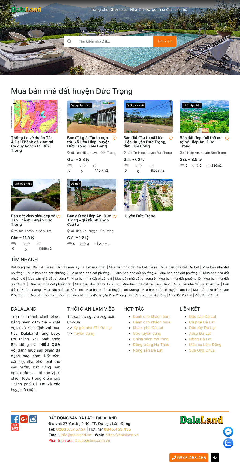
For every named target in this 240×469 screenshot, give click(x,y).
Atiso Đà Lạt (200, 333)
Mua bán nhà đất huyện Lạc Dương (112, 290)
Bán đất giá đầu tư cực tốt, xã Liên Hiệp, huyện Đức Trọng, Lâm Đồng (88, 141)
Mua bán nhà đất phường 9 (135, 278)
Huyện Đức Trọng (139, 216)
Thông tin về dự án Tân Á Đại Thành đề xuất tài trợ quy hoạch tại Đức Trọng (32, 144)
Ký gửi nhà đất (159, 9)
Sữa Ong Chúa (202, 350)
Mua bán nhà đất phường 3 (91, 273)
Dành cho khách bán (151, 316)
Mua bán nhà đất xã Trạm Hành (146, 284)
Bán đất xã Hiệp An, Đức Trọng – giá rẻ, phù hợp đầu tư (89, 220)
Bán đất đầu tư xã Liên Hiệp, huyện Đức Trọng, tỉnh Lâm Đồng (145, 141)
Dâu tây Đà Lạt (202, 327)
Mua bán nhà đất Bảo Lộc (63, 290)
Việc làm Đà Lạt (206, 295)
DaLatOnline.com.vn (92, 440)
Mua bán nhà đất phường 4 (135, 273)
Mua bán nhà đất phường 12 (50, 284)
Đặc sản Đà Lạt (202, 316)
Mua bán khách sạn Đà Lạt (49, 295)
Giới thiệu (119, 9)
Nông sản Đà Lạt (148, 350)
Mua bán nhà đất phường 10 (179, 278)
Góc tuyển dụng (147, 333)
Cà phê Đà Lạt (202, 322)
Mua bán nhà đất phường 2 (48, 273)
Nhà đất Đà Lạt (180, 295)
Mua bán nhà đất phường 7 (48, 278)
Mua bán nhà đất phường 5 (179, 273)
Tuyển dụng (84, 333)
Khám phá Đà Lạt (148, 327)
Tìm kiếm (164, 41)
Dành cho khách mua (151, 322)
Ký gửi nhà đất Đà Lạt (93, 327)
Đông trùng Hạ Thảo (151, 344)
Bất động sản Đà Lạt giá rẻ (32, 267)
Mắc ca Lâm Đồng (205, 344)
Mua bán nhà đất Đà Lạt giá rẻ (133, 267)
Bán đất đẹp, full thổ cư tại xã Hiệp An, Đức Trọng (201, 141)
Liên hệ (180, 9)
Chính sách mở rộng (151, 339)
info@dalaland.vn (76, 434)
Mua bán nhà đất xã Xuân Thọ (197, 284)
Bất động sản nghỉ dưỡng (147, 295)
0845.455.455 (117, 429)
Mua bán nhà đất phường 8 (91, 278)
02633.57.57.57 (71, 429)
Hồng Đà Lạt (200, 339)
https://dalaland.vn (122, 434)
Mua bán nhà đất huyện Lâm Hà (166, 290)
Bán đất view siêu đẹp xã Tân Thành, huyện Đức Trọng (33, 220)
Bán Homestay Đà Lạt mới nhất (81, 267)
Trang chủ (99, 9)
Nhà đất (137, 9)
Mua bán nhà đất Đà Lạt (180, 267)
